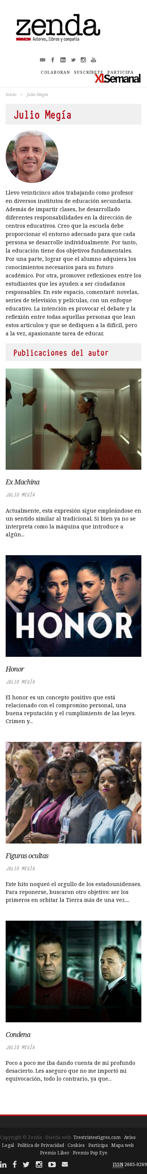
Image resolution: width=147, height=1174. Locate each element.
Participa (98, 1145)
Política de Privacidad (40, 1145)
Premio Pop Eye (90, 1153)
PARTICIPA (120, 72)
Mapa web (122, 1145)
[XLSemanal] (117, 78)
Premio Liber (54, 1153)
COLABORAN (55, 72)
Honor (15, 668)
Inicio (11, 94)
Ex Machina (22, 481)
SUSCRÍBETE (89, 72)
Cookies (76, 1145)
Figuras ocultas (27, 855)
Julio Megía (20, 495)
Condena (18, 1034)
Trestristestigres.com (97, 1137)
